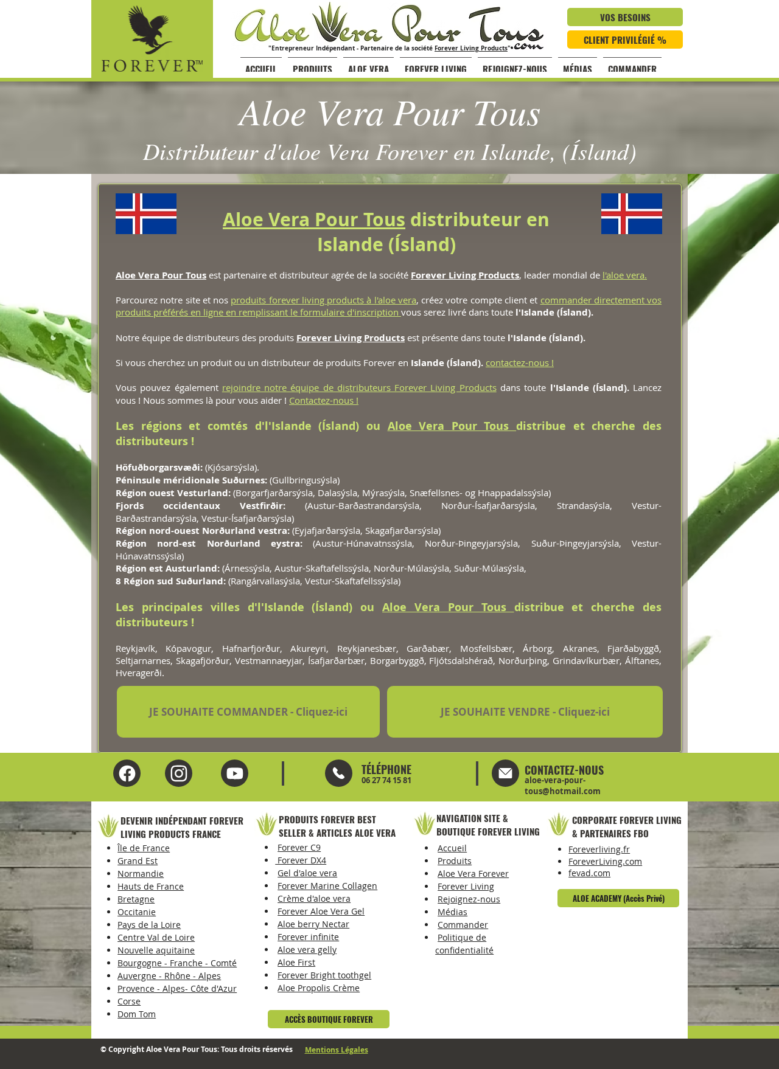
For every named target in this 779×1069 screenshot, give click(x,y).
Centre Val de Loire (156, 937)
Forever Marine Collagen (327, 885)
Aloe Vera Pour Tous (314, 219)
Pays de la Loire (149, 924)
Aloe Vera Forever (473, 873)
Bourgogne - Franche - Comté (177, 963)
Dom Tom (136, 1014)
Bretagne (136, 899)
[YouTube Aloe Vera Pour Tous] (178, 773)
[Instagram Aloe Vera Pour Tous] (234, 773)
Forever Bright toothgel (324, 975)
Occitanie (136, 912)
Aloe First (296, 962)
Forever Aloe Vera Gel (321, 911)
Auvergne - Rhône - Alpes (169, 975)
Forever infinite (308, 937)
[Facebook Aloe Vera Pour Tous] (127, 773)
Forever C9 (299, 847)
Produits (455, 861)
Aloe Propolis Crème (319, 988)
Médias (452, 912)
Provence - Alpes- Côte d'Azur (177, 988)
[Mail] (338, 773)
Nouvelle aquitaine (156, 950)
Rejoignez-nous (469, 899)
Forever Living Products (471, 48)
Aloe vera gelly (307, 949)
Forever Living (466, 886)
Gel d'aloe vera (307, 873)
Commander (463, 924)
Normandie (140, 873)
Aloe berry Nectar (313, 924)
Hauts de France (150, 886)
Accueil (452, 848)
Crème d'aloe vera (314, 898)
